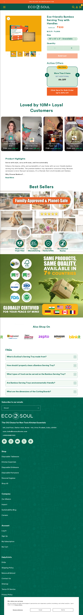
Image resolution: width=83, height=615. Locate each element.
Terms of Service (8, 589)
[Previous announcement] (4, 1)
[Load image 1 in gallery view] (13, 54)
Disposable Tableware (10, 456)
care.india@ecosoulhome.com (15, 431)
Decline (63, 609)
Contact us (6, 578)
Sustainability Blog (9, 510)
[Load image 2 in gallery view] (20, 54)
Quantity (51, 43)
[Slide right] (39, 54)
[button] (73, 7)
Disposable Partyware (10, 473)
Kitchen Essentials (9, 462)
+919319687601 (9, 435)
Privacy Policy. (18, 604)
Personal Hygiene (8, 478)
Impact (4, 504)
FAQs (4, 562)
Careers (5, 515)
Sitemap (5, 584)
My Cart (5, 547)
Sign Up (5, 536)
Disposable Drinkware (10, 467)
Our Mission (6, 499)
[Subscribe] (38, 408)
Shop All (5, 483)
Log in (4, 531)
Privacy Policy (7, 595)
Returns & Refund (8, 573)
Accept (40, 609)
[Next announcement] (78, 1)
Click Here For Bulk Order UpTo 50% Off (62, 91)
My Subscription (8, 541)
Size (49, 35)
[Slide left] (7, 54)
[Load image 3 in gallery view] (26, 54)
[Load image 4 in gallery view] (33, 54)
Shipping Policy (8, 568)
